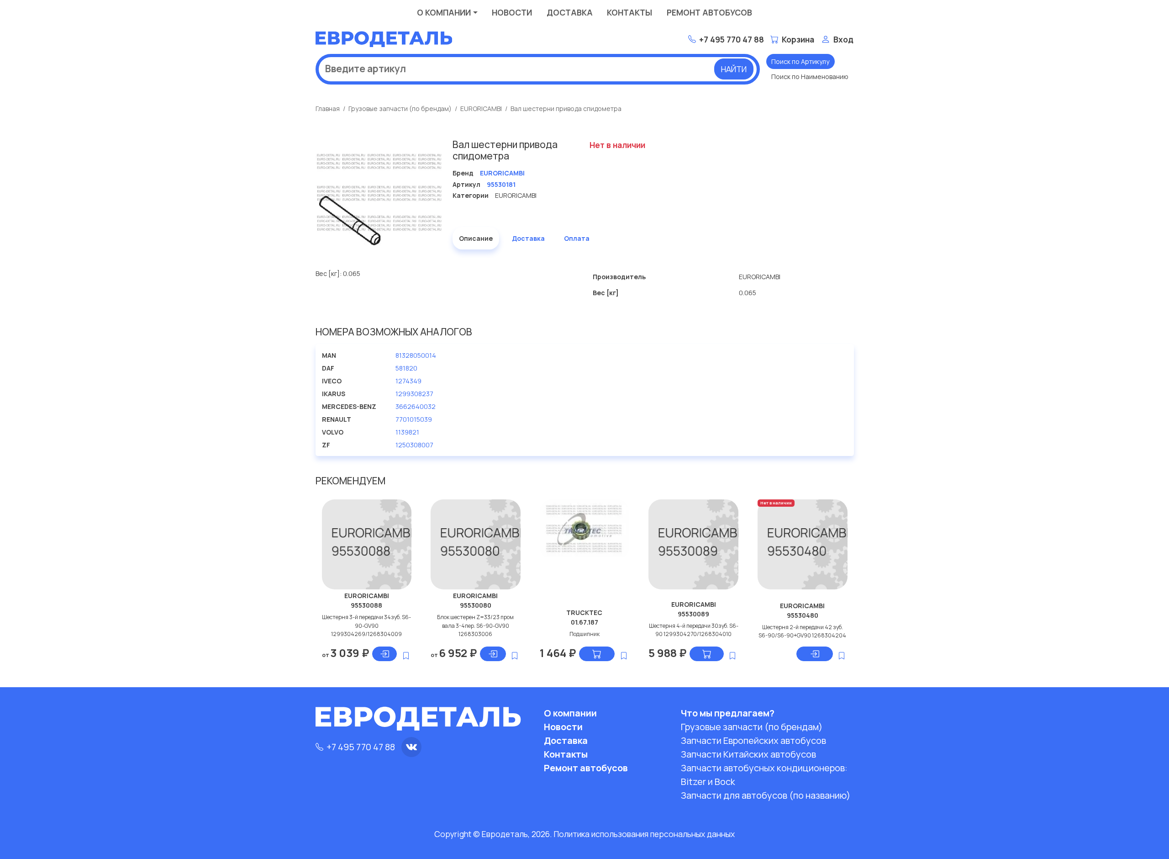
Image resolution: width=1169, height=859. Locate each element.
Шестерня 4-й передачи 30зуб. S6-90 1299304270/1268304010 (693, 630)
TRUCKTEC (584, 612)
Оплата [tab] (577, 238)
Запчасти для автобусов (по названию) (765, 795)
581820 (406, 368)
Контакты (629, 12)
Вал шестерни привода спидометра (566, 108)
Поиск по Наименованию (809, 76)
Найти (734, 69)
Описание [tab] (476, 238)
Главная (328, 108)
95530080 (475, 605)
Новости (512, 12)
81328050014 (415, 355)
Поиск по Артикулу (800, 61)
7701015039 (413, 419)
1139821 (407, 432)
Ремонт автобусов (709, 12)
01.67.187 (584, 622)
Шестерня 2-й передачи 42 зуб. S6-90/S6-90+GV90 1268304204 (802, 631)
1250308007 (414, 444)
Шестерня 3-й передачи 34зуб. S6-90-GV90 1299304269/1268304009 (366, 625)
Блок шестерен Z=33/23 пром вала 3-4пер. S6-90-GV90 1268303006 (475, 625)
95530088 (366, 605)
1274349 (408, 380)
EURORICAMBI (481, 108)
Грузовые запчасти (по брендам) (400, 108)
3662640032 (415, 406)
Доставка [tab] (528, 238)
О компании (444, 12)
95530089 (693, 614)
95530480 (802, 615)
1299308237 (414, 393)
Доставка (570, 12)
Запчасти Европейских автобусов (753, 740)
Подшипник (584, 634)
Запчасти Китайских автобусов (748, 754)
